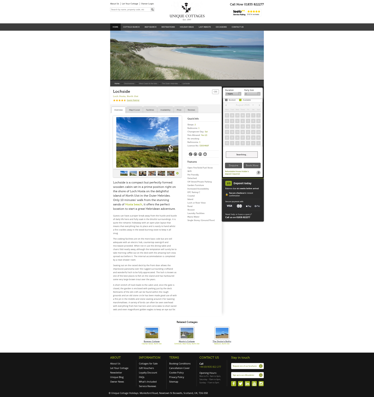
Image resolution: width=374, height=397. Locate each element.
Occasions (221, 27)
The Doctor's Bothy (222, 341)
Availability (165, 110)
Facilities (150, 110)
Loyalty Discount (148, 372)
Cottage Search (131, 27)
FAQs (141, 377)
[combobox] (233, 94)
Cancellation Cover (179, 368)
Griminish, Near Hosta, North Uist (186, 344)
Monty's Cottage (187, 341)
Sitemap (173, 381)
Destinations (168, 27)
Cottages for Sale (148, 363)
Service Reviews (147, 386)
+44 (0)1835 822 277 (210, 366)
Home (115, 27)
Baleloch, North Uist (222, 344)
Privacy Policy (176, 377)
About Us (114, 4)
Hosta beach (133, 204)
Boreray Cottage (152, 341)
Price (179, 110)
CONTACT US (209, 357)
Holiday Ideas (187, 27)
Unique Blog (117, 377)
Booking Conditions (180, 363)
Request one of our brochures (245, 366)
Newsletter (116, 372)
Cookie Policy (176, 372)
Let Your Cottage (130, 4)
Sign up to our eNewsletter (243, 375)
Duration (229, 90)
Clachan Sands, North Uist (152, 344)
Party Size (249, 90)
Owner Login (147, 4)
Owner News (117, 381)
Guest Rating (133, 100)
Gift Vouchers (146, 368)
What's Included (148, 381)
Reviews (191, 110)
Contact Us (238, 27)
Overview (118, 110)
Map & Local (134, 110)
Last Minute (205, 27)
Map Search (150, 27)
